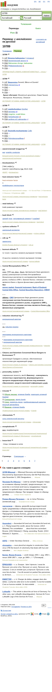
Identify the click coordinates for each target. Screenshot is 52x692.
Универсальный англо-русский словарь (16, 411)
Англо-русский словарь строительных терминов (19, 196)
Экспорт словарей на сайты (9, 614)
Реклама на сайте (26, 606)
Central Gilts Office (10, 290)
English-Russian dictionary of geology (14, 245)
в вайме (36, 219)
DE (40, 2)
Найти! (46, 16)
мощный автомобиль (10, 405)
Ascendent (6, 523)
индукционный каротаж (11, 319)
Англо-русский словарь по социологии (15, 386)
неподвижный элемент (22, 219)
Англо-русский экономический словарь (15, 311)
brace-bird (5, 450)
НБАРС (4, 172)
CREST (47, 290)
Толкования (26, 24)
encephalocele (36, 436)
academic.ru (9, 4)
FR (49, 2)
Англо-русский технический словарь (15, 261)
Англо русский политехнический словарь (16, 422)
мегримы (11, 112)
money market (8, 287)
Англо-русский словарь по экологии (14, 365)
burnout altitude (34, 261)
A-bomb (33, 411)
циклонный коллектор (11, 230)
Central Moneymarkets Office (40, 311)
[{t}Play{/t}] (9, 54)
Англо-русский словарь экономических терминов (19, 210)
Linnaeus (29, 58)
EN (35, 2)
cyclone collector (39, 233)
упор (10, 219)
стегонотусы (13, 85)
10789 (4, 74)
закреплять (6, 241)
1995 (22, 193)
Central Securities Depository (31, 290)
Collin (30, 131)
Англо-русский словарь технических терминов (18, 222)
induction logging (11, 327)
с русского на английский (41, 40)
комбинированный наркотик (35, 402)
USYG (4, 541)
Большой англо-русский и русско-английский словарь (21, 156)
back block (40, 222)
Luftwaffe (6, 591)
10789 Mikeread (8, 472)
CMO (12, 297)
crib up (31, 245)
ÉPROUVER (7, 564)
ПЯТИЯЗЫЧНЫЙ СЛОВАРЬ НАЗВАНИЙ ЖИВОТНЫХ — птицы (24, 72)
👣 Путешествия (6, 610)
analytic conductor (13, 152)
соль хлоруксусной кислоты (13, 419)
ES (44, 2)
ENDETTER (6, 579)
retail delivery (42, 210)
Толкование (7, 51)
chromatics (7, 545)
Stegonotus (13, 82)
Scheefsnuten (13, 117)
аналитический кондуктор (11, 158)
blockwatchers (13, 172)
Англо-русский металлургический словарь (17, 233)
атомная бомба (24, 394)
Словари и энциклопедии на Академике (21, 9)
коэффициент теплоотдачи (13, 185)
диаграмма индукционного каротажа (16, 334)
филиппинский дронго (17, 61)
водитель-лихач (16, 402)
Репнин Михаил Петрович (13, 499)
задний (5, 219)
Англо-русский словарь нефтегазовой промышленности (22, 346)
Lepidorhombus (14, 109)
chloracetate (37, 422)
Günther (25, 109)
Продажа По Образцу (11, 482)
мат (3, 152)
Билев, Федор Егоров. (12, 555)
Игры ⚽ (14, 33)
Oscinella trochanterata (17, 131)
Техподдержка (15, 606)
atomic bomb (21, 399)
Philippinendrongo (15, 66)
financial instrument (23, 287)
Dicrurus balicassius (16, 58)
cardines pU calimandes (17, 119)
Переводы (14, 28)
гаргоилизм (7, 506)
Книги (38, 28)
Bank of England (39, 287)
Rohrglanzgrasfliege (16, 138)
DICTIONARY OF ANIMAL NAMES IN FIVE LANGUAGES (21, 101)
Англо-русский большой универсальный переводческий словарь (24, 447)
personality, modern (37, 386)
